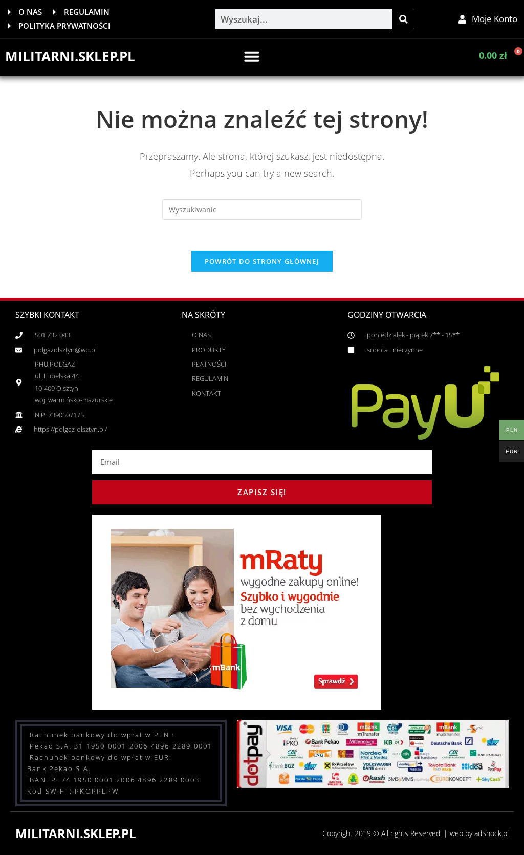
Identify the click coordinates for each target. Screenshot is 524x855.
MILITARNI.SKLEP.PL (70, 56)
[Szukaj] (403, 19)
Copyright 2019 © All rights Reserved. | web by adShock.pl (415, 833)
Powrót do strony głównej (262, 261)
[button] (251, 56)
